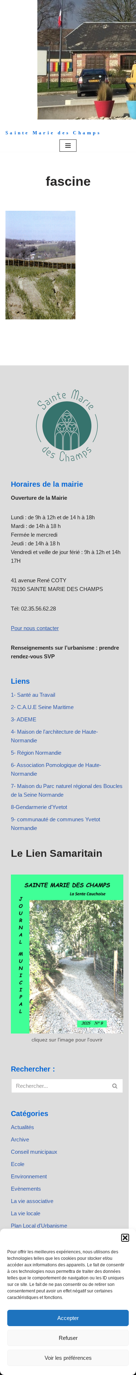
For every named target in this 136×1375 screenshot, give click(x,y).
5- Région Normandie (36, 753)
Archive (20, 1139)
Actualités (22, 1127)
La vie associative (32, 1201)
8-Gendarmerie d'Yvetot (39, 807)
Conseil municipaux (34, 1152)
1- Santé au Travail (33, 695)
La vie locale (25, 1213)
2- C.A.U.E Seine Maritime (42, 707)
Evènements (26, 1189)
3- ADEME (23, 719)
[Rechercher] (115, 1085)
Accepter (68, 1318)
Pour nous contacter (35, 628)
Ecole (17, 1164)
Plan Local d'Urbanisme (39, 1226)
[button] (125, 1237)
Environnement (29, 1176)
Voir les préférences (68, 1358)
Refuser (68, 1338)
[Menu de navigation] (68, 145)
